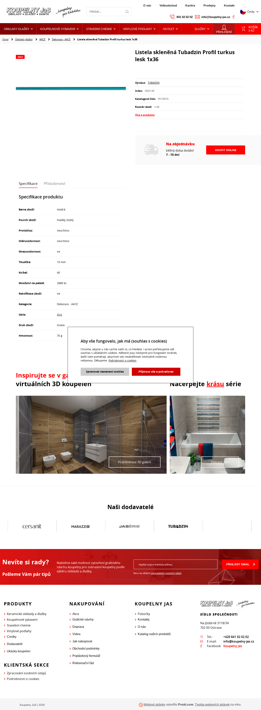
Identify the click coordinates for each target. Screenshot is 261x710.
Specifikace (28, 183)
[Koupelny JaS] (42, 12)
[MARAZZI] (75, 526)
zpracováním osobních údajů (166, 573)
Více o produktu (145, 115)
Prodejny (209, 5)
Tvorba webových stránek (212, 704)
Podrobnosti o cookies (23, 679)
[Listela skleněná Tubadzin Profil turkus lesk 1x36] (71, 89)
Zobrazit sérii (220, 462)
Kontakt (229, 5)
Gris (59, 314)
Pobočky (144, 614)
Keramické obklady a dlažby (26, 614)
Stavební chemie (19, 625)
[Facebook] (233, 17)
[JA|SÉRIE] (124, 526)
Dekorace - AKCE (61, 39)
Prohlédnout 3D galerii (134, 462)
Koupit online (225, 150)
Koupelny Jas (232, 646)
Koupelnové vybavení (22, 619)
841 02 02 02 (185, 17)
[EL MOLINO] (221, 526)
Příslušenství (54, 183)
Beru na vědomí (157, 573)
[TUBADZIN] (172, 526)
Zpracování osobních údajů (26, 673)
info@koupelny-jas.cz (215, 17)
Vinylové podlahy (19, 631)
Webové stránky (154, 704)
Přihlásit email (238, 564)
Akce (75, 614)
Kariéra (190, 5)
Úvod (5, 39)
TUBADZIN (154, 82)
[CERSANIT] (26, 526)
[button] (170, 29)
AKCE (42, 39)
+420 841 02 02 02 (236, 637)
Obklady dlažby (24, 39)
